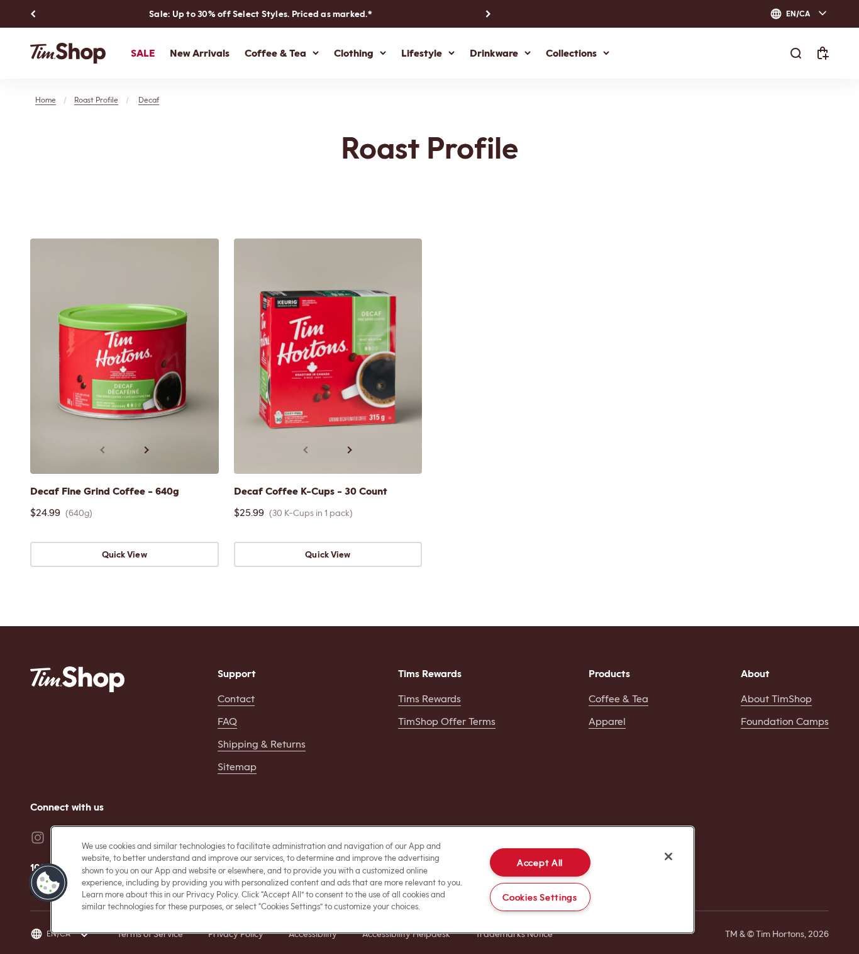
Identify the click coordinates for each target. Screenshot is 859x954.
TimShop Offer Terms (447, 721)
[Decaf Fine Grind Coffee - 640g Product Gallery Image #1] (124, 356)
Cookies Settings (539, 897)
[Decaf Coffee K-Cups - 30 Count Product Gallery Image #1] (328, 356)
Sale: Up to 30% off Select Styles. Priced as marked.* (260, 14)
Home (45, 100)
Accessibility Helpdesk (406, 934)
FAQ (227, 721)
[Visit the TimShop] (77, 679)
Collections (571, 53)
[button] (48, 883)
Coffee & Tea (275, 53)
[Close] (668, 856)
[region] (372, 880)
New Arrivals (200, 53)
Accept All (540, 862)
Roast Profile (96, 100)
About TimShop (776, 698)
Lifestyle (421, 53)
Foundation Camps (785, 721)
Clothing (354, 53)
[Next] (488, 14)
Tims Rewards (429, 698)
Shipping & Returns (262, 744)
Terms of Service (150, 934)
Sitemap (237, 766)
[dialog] (799, 13)
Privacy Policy (235, 934)
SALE (143, 53)
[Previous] (33, 14)
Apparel (607, 721)
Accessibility (313, 934)
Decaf (148, 100)
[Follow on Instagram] (37, 837)
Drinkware (494, 53)
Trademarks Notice (514, 934)
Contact (236, 698)
